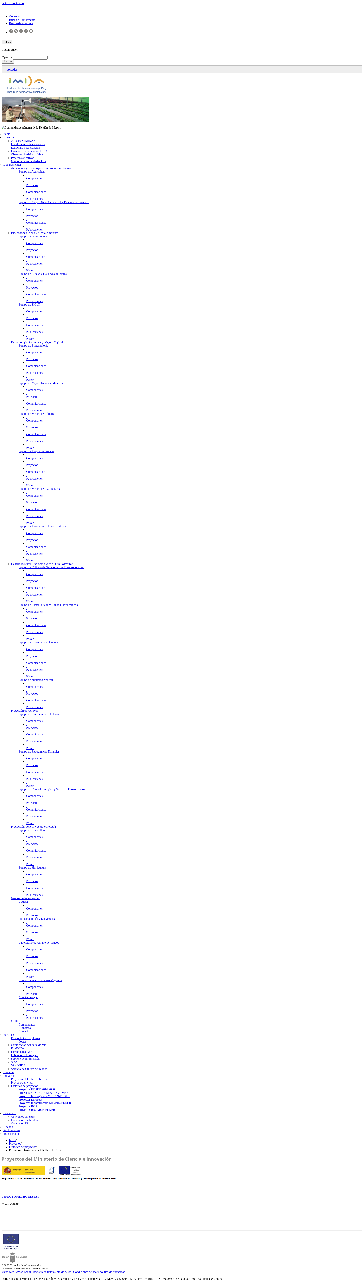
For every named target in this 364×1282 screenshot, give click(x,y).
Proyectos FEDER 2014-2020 (37, 1089)
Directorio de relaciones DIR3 (29, 151)
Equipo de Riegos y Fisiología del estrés (43, 273)
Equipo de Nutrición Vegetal (36, 679)
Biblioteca (25, 1028)
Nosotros (8, 137)
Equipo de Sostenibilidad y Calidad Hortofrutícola (48, 604)
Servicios (8, 1034)
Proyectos (32, 185)
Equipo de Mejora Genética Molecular (41, 383)
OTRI (14, 1021)
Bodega (23, 901)
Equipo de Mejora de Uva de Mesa (39, 488)
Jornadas (8, 1072)
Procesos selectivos (22, 157)
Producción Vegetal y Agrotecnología (33, 826)
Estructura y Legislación (25, 147)
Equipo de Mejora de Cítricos (36, 413)
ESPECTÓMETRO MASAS (20, 1196)
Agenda (8, 1126)
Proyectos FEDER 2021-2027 (29, 1079)
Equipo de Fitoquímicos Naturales (39, 751)
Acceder (8, 61)
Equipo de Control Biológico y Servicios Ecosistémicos (52, 789)
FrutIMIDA (18, 1048)
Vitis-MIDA (18, 1065)
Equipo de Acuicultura (32, 171)
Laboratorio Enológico (24, 1055)
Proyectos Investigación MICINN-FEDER (44, 1096)
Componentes (34, 178)
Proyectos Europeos (30, 1099)
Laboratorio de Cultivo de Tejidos (39, 942)
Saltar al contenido (13, 3)
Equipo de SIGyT (29, 304)
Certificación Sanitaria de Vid (28, 1045)
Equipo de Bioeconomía (33, 236)
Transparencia (11, 1133)
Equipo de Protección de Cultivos (39, 714)
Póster (30, 270)
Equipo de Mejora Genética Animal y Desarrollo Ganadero (54, 202)
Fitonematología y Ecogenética (37, 918)
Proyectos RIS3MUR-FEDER (37, 1109)
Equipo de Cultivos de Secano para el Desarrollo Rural (51, 567)
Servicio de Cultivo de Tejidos (29, 1068)
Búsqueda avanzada (21, 23)
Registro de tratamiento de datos (52, 1271)
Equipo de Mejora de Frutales (36, 451)
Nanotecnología (28, 997)
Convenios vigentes (23, 1116)
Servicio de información (25, 1058)
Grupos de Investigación (25, 898)
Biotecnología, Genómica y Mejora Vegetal (37, 342)
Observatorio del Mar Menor (28, 154)
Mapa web (8, 1271)
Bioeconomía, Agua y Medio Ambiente (34, 232)
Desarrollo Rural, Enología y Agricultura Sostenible (42, 563)
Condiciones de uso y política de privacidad (99, 1271)
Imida (12, 1140)
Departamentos (12, 164)
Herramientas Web (22, 1051)
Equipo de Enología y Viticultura (38, 642)
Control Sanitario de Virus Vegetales (40, 980)
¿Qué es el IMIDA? (23, 140)
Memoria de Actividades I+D (28, 161)
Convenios (9, 1113)
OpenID (7, 57)
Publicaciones (34, 198)
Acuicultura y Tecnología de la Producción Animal (41, 168)
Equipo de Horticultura (32, 867)
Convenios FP (19, 1123)
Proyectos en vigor (22, 1082)
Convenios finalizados (24, 1120)
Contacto (24, 1031)
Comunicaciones (36, 192)
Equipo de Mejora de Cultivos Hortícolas (43, 526)
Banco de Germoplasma (25, 1038)
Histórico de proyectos (24, 1086)
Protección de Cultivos (24, 710)
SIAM (15, 1062)
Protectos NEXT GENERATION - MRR (43, 1092)
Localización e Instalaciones (28, 144)
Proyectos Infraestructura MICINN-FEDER (45, 1103)
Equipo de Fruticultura (32, 830)
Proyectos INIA (28, 1106)
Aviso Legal (23, 1271)
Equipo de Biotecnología (33, 345)
